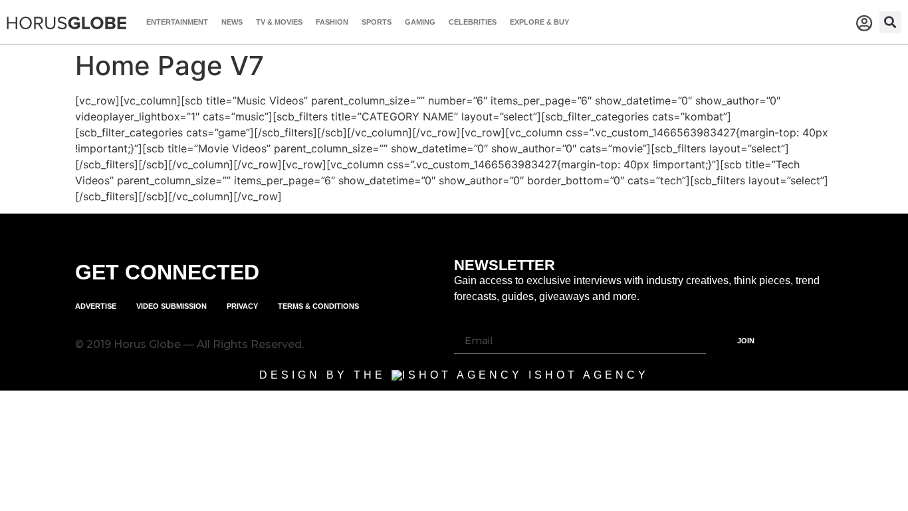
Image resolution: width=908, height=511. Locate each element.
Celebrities (473, 22)
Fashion (332, 22)
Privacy (242, 306)
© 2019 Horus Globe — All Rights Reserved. (189, 344)
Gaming (420, 22)
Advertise (95, 306)
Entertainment (177, 22)
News (232, 22)
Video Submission (171, 306)
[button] (890, 22)
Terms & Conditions (318, 306)
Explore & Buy (539, 22)
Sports (377, 22)
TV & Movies (279, 22)
